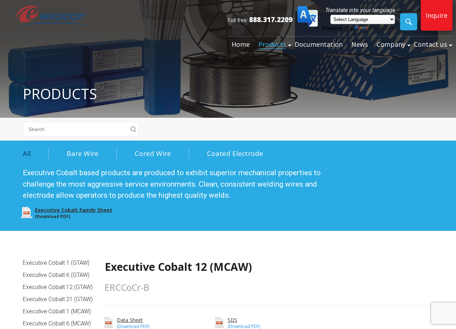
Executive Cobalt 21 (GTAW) (58, 299)
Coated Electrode (235, 153)
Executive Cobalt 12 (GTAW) (58, 287)
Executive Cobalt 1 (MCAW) (57, 311)
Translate (382, 28)
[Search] (408, 21)
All (27, 153)
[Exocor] (52, 17)
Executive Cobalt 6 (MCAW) (57, 323)
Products (272, 44)
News (359, 44)
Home (241, 44)
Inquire (436, 15)
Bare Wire (83, 153)
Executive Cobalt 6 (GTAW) (56, 275)
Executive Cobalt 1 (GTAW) (56, 262)
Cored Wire (153, 153)
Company (391, 44)
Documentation (319, 44)
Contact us (430, 44)
